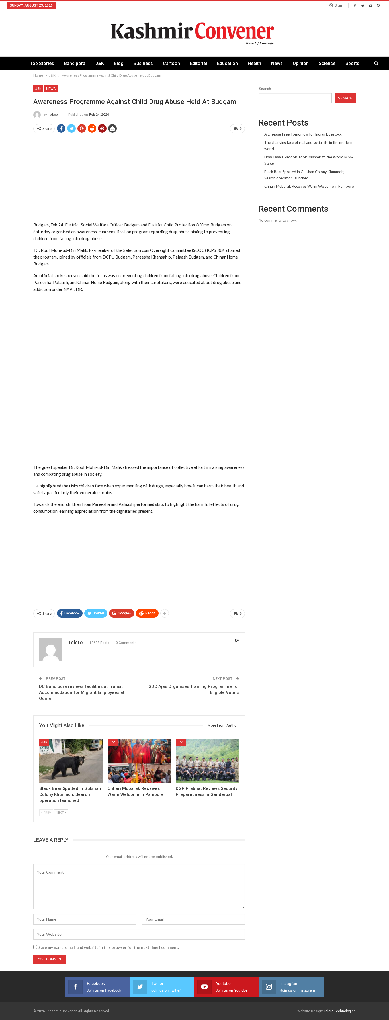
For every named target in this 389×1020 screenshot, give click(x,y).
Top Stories (42, 63)
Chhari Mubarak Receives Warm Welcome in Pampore (309, 186)
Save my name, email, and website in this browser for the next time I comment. (108, 947)
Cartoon (171, 63)
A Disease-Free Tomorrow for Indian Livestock (303, 134)
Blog (119, 63)
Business (143, 63)
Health (254, 63)
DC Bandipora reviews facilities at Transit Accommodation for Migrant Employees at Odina (81, 692)
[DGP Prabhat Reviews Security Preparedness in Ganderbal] (207, 761)
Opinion (301, 63)
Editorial (198, 63)
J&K (99, 63)
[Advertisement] (139, 178)
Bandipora (74, 63)
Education (227, 63)
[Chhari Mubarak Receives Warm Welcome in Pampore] (139, 761)
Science (327, 63)
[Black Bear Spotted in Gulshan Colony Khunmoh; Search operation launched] (71, 761)
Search (265, 88)
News (277, 63)
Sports (352, 63)
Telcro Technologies (340, 1011)
